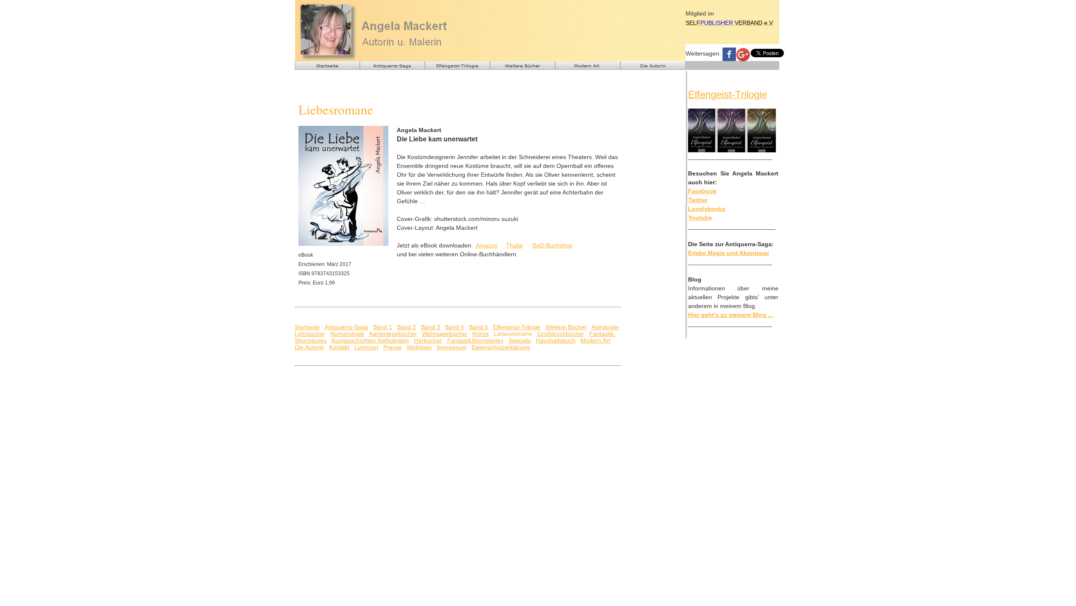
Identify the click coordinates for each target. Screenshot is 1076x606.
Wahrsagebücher (444, 333)
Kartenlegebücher (393, 333)
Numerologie (347, 333)
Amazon (487, 245)
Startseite (307, 327)
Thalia (514, 245)
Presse (392, 347)
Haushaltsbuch (555, 340)
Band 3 (430, 327)
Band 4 (454, 327)
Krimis (480, 333)
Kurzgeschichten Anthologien (370, 340)
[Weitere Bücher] (522, 65)
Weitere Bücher (566, 327)
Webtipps (419, 347)
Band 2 (406, 327)
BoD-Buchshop (552, 245)
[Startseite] (327, 65)
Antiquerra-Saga (346, 327)
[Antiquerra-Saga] (392, 65)
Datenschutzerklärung (501, 347)
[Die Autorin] (653, 65)
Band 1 (382, 327)
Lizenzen (366, 347)
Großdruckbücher (560, 333)
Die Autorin (309, 347)
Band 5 (478, 327)
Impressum (452, 347)
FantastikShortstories (475, 340)
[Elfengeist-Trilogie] (457, 65)
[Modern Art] (587, 65)
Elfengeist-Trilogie (517, 327)
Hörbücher (428, 340)
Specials (520, 340)
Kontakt (339, 347)
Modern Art (595, 340)
